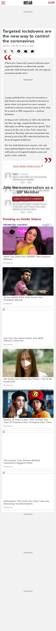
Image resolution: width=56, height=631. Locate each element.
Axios (7, 46)
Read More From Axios (27, 166)
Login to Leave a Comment (28, 199)
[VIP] (51, 3)
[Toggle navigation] (3, 3)
